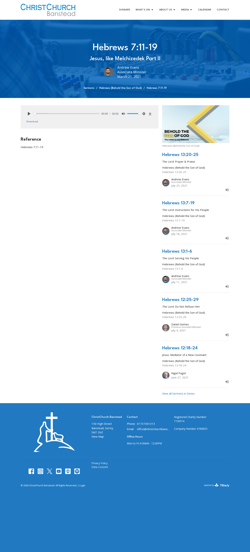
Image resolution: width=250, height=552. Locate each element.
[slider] (67, 113)
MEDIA (185, 9)
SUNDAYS (124, 9)
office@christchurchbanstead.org (153, 429)
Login (82, 485)
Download (32, 121)
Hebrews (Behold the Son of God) (120, 88)
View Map (98, 436)
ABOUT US (165, 9)
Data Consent (100, 467)
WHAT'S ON (143, 9)
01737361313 (146, 423)
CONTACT (223, 9)
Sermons (89, 88)
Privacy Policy (100, 463)
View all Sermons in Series (178, 393)
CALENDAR (204, 9)
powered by (214, 488)
